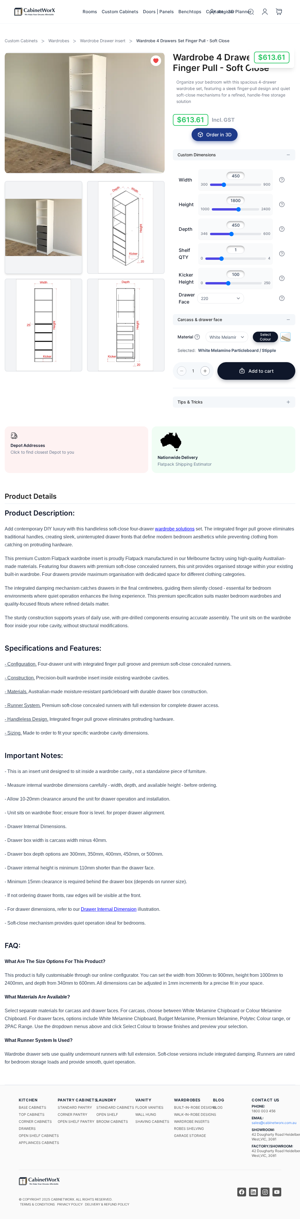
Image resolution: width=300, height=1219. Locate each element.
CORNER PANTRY (72, 1114)
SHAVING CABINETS (152, 1121)
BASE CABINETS (32, 1107)
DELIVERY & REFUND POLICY (107, 1204)
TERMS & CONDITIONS (37, 1204)
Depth (185, 229)
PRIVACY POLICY (70, 1204)
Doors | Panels (158, 11)
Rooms (90, 11)
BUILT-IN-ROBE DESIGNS (195, 1107)
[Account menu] (265, 12)
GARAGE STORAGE (190, 1135)
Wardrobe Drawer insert (102, 40)
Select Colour (265, 336)
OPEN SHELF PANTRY (76, 1121)
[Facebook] (241, 1192)
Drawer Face (187, 298)
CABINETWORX (62, 1199)
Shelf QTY (184, 253)
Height (186, 204)
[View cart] (279, 12)
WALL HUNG (145, 1114)
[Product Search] (251, 12)
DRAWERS (27, 1128)
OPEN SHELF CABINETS (39, 1135)
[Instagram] (265, 1192)
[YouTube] (276, 1192)
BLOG (218, 1107)
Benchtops (189, 11)
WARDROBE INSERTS (191, 1121)
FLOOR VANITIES (149, 1107)
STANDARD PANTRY (75, 1107)
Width (185, 180)
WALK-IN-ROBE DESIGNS (195, 1114)
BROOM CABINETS (112, 1121)
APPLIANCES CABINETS (39, 1142)
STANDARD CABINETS (115, 1107)
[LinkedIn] (253, 1192)
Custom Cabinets (120, 11)
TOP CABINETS (32, 1114)
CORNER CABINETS (35, 1121)
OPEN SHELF (107, 1114)
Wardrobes (58, 40)
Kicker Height (186, 278)
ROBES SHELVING (189, 1128)
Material (185, 336)
